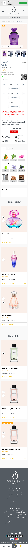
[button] (3, 217)
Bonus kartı (11, 519)
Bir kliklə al (14, 132)
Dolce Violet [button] (19, 21)
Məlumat (10, 148)
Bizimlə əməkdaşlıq (9, 513)
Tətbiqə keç (23, 3)
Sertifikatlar (11, 515)
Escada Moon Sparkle (8, 274)
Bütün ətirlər (19, 497)
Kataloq (12, 493)
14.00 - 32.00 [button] (8, 243)
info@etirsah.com (21, 516)
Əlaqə (12, 501)
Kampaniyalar (10, 521)
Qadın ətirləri (11, 21)
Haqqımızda (11, 491)
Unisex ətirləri (19, 495)
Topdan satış (10, 499)
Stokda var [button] (4, 76)
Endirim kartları (10, 517)
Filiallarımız (11, 497)
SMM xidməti (11, 525)
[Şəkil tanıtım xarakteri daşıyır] (14, 219)
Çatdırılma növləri (9, 523)
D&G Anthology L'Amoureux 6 (10, 368)
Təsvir (3, 148)
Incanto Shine (6, 234)
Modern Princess (7, 315)
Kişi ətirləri (18, 491)
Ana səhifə (4, 21)
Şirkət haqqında (10, 511)
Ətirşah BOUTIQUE (9, 495)
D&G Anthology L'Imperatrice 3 (11, 409)
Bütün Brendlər (14, 17)
